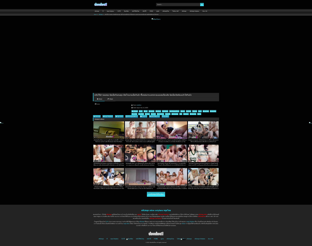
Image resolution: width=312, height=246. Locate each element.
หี (181, 114)
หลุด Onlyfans (110, 11)
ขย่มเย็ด (152, 111)
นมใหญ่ (141, 114)
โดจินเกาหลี (175, 11)
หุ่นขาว (186, 114)
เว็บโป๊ (119, 11)
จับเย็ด (189, 111)
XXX (107, 221)
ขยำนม (159, 111)
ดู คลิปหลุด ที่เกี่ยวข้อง (156, 194)
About (100, 99)
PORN (151, 11)
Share (111, 99)
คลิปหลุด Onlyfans (194, 11)
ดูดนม (195, 111)
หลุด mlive (120, 116)
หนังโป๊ (168, 114)
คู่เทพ (157, 11)
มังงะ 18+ (205, 11)
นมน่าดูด (206, 111)
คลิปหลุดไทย (166, 11)
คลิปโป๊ (144, 11)
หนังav (183, 223)
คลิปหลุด (97, 11)
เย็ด (200, 114)
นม (200, 111)
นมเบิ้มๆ (135, 114)
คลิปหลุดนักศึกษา (175, 111)
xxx (146, 111)
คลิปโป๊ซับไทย (135, 11)
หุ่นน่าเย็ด (194, 114)
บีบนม (148, 114)
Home (95, 14)
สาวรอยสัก (161, 114)
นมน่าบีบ (214, 111)
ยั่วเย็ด (154, 114)
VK (141, 111)
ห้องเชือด (126, 11)
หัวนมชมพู (175, 114)
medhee (139, 105)
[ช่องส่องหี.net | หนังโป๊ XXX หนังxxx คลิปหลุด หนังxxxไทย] (100, 4)
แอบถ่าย (144, 116)
